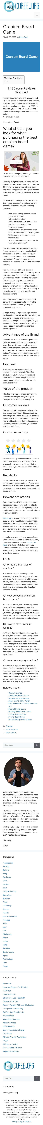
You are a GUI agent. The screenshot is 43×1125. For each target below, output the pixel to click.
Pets (5, 945)
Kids (5, 923)
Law (5, 927)
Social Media (8, 952)
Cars (5, 881)
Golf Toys (7, 991)
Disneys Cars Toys (11, 1001)
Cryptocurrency (9, 891)
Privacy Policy (17, 1122)
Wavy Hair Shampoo (11, 1019)
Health (6, 913)
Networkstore (9, 1026)
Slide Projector (12, 729)
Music (5, 938)
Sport (5, 955)
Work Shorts (11, 733)
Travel (5, 966)
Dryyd (5, 1041)
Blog (5, 874)
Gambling (7, 906)
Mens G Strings (9, 1023)
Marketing (7, 934)
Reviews (9, 726)
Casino (6, 884)
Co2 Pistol (7, 1033)
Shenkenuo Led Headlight (14, 998)
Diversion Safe (9, 994)
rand (19, 88)
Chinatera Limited (10, 1044)
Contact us (27, 1122)
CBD (5, 888)
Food (5, 902)
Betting (6, 870)
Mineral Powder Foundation (14, 1037)
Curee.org (7, 518)
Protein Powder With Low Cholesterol (18, 1005)
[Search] (37, 745)
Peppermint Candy (11, 1051)
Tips (5, 963)
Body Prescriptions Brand (13, 1030)
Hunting (6, 920)
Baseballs (7, 984)
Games (6, 909)
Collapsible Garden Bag (13, 1009)
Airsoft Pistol (8, 1016)
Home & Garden (10, 916)
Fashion (6, 898)
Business (7, 877)
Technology (8, 959)
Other (5, 941)
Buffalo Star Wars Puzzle (13, 1012)
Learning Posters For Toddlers (15, 987)
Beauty (6, 866)
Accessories (8, 863)
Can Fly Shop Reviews (12, 1048)
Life (4, 931)
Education (7, 895)
